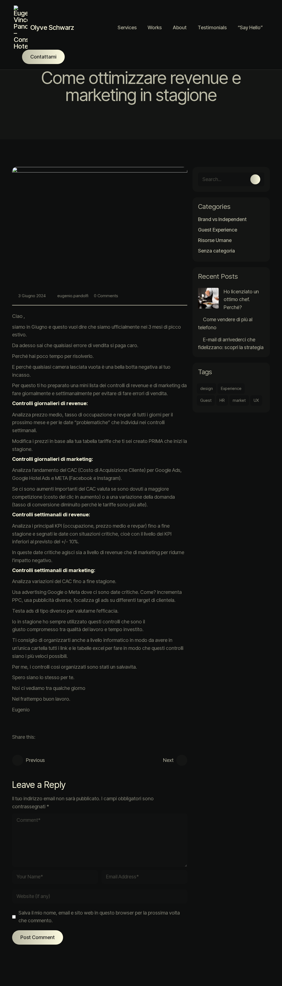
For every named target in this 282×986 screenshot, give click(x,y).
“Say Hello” (250, 27)
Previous (35, 760)
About (180, 27)
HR (222, 400)
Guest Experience (217, 229)
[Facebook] (49, 737)
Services (127, 27)
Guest (206, 400)
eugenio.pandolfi (72, 295)
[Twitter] (40, 737)
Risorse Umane (215, 240)
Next (168, 760)
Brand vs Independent (222, 219)
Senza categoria (216, 250)
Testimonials (212, 27)
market (239, 400)
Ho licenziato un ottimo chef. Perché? (241, 299)
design (206, 388)
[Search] (255, 179)
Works (155, 27)
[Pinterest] (58, 737)
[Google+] (67, 737)
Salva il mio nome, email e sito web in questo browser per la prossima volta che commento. (99, 917)
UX (256, 400)
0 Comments (106, 295)
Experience (231, 388)
